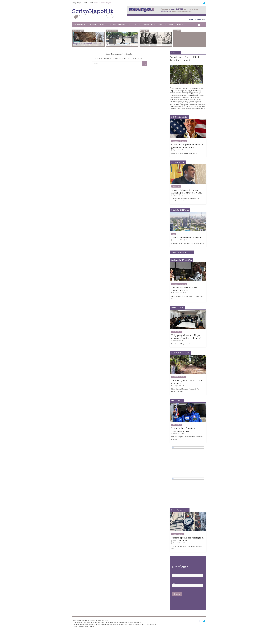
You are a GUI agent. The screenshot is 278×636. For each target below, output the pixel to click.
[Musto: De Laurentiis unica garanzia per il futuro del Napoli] (188, 165)
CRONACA (102, 24)
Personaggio (175, 141)
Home (191, 19)
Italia (173, 234)
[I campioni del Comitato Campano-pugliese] (188, 403)
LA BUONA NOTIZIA (178, 377)
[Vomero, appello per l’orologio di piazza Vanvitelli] (188, 513)
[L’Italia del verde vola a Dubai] (188, 213)
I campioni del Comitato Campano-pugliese (183, 429)
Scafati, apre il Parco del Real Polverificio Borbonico (184, 58)
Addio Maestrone (99, 3)
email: (174, 583)
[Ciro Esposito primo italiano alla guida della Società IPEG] (188, 120)
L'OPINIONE (176, 186)
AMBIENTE (181, 24)
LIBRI (160, 24)
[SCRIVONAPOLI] (93, 9)
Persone (184, 141)
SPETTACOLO (144, 24)
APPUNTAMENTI (79, 24)
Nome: (174, 573)
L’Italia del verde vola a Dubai (186, 237)
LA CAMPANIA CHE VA (179, 284)
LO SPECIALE (176, 332)
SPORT (153, 24)
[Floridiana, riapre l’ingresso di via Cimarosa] (188, 356)
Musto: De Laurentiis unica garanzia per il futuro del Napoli (186, 191)
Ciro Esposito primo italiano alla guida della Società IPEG (187, 146)
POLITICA (132, 24)
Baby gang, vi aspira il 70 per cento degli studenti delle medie (186, 336)
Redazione (198, 19)
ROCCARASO (169, 24)
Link (204, 19)
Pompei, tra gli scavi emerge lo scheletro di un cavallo (87, 44)
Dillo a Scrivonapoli (177, 534)
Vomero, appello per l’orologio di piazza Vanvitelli (187, 539)
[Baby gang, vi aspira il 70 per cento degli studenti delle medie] (188, 310)
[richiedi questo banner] (166, 7)
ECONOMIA (122, 24)
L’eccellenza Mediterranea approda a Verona (184, 289)
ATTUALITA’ (91, 24)
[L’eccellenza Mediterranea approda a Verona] (188, 263)
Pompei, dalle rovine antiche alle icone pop (120, 45)
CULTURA (112, 24)
